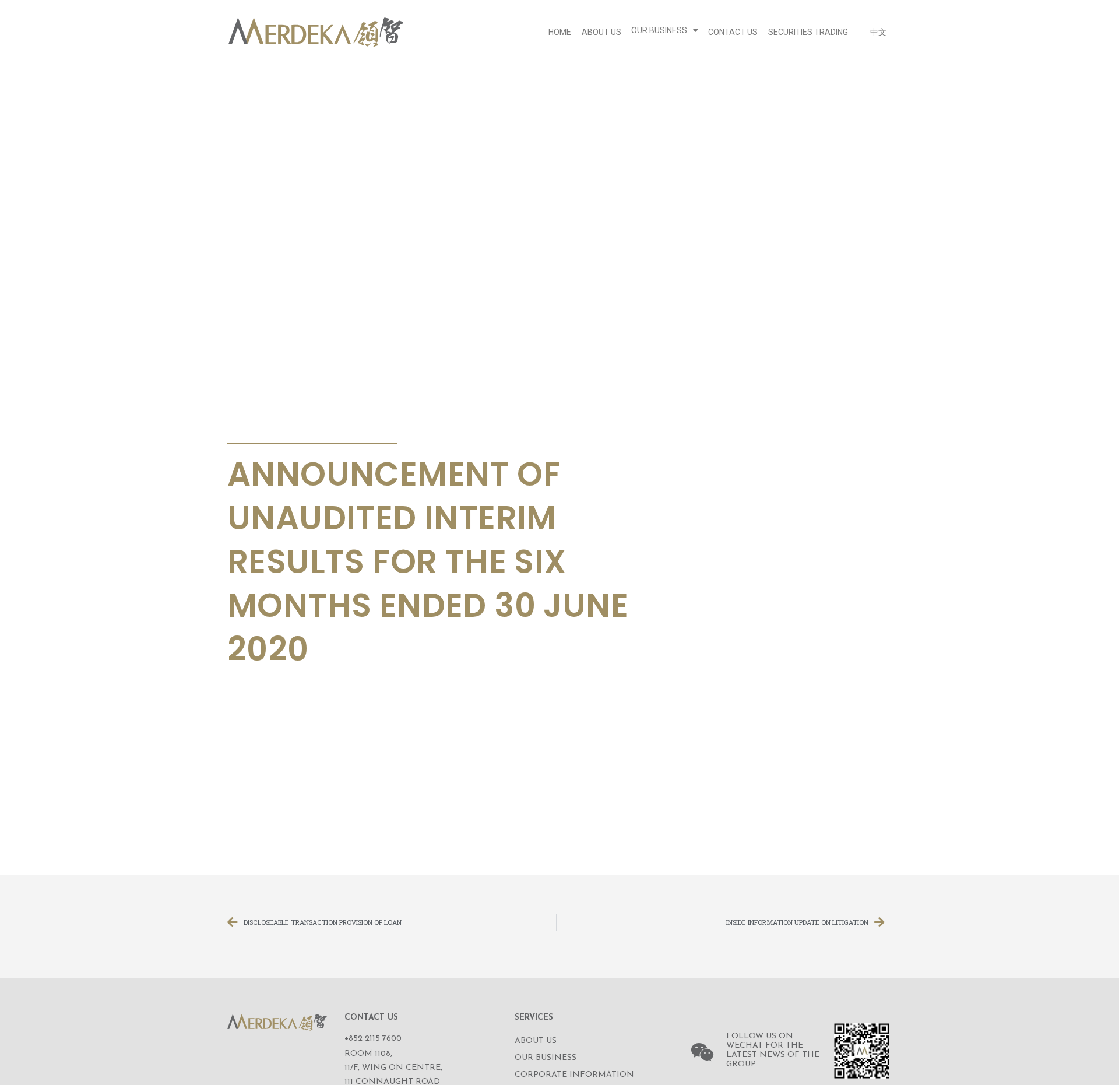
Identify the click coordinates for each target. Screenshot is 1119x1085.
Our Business (659, 30)
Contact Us (733, 32)
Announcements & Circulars (308, 429)
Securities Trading (808, 32)
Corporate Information (574, 1074)
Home (559, 32)
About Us (601, 32)
